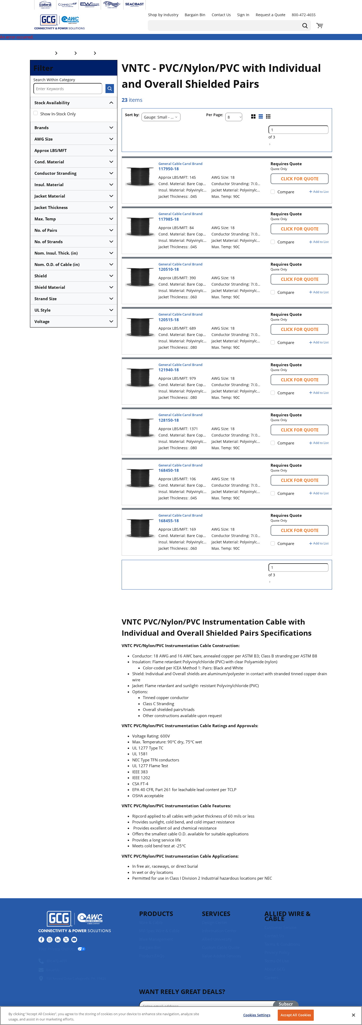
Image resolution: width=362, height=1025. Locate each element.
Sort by (131, 115)
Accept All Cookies (296, 1015)
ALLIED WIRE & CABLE (287, 916)
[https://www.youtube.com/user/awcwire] (74, 940)
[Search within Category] (109, 88)
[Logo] (74, 922)
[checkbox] (35, 113)
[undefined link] (45, 5)
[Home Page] (65, 22)
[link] (269, 144)
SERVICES (216, 913)
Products (156, 913)
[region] (181, 1015)
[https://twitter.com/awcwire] (66, 940)
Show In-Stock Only (58, 113)
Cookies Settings (256, 1015)
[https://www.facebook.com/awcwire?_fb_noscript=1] (41, 940)
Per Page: (214, 115)
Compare (285, 191)
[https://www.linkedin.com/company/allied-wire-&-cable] (58, 940)
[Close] (353, 1015)
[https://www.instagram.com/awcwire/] (49, 940)
